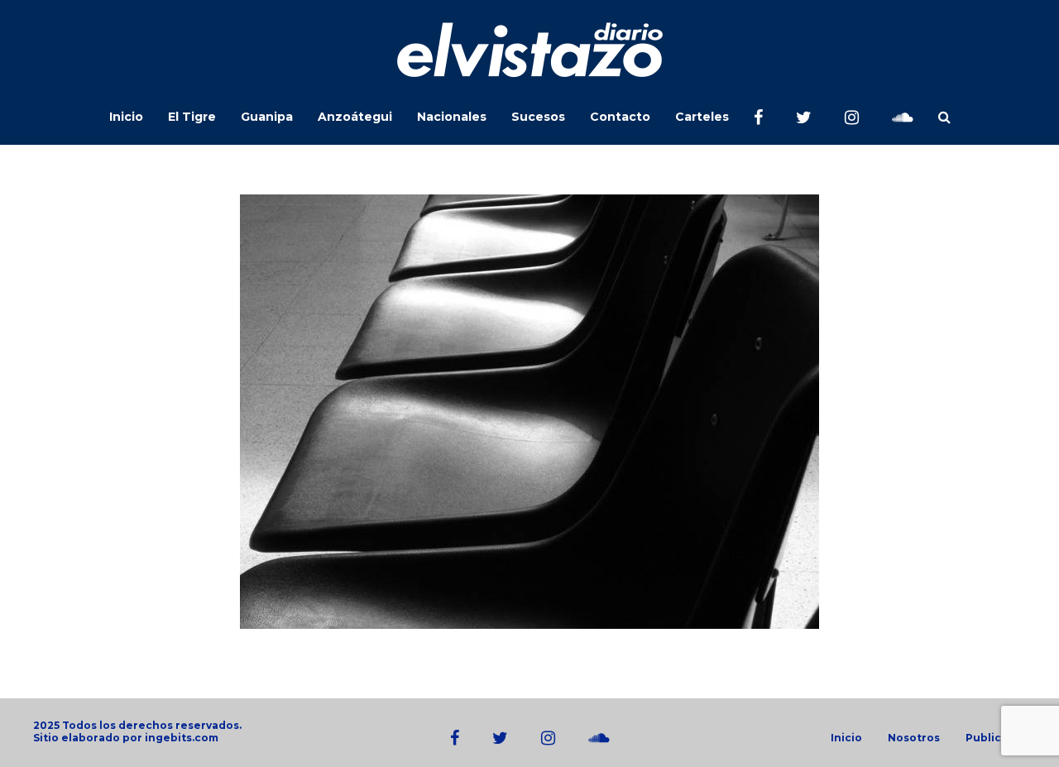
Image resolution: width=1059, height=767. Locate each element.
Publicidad (996, 738)
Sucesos (538, 116)
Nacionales (451, 116)
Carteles (702, 116)
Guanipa (267, 116)
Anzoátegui (355, 116)
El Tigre (192, 116)
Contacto (620, 116)
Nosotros (914, 738)
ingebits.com (181, 737)
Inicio (126, 116)
